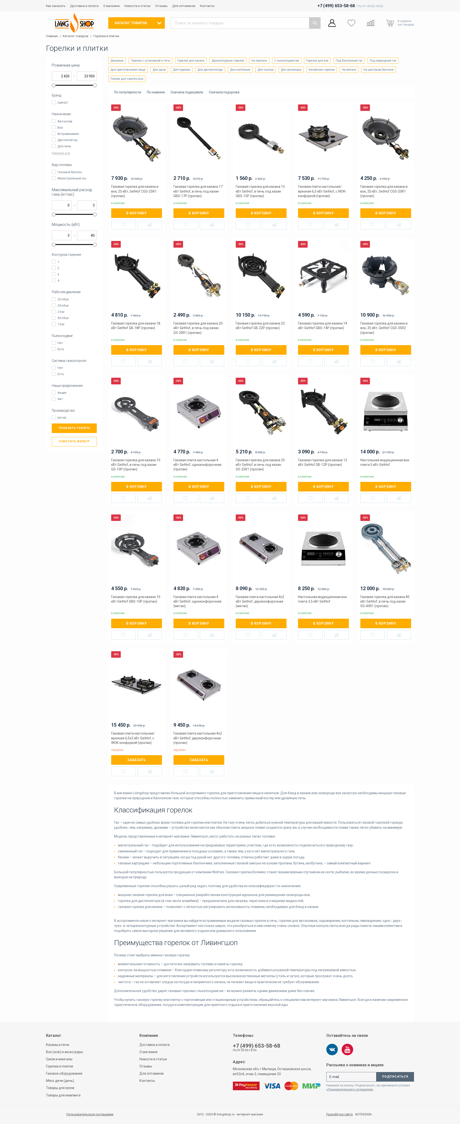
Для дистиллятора (210, 69)
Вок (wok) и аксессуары (64, 1052)
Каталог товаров (75, 36)
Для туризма (181, 69)
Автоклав (65, 121)
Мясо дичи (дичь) (60, 1081)
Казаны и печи (57, 1045)
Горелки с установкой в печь (150, 60)
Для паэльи (266, 69)
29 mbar (63, 305)
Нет (60, 342)
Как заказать (55, 6)
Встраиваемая (68, 133)
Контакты (207, 6)
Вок (60, 127)
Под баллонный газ (349, 60)
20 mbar (63, 299)
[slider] (54, 85)
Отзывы (161, 6)
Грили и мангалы (59, 1059)
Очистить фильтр (74, 441)
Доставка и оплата (84, 6)
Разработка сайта (339, 1114)
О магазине (111, 6)
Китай (62, 417)
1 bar (61, 324)
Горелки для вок (317, 60)
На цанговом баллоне (378, 69)
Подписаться (395, 1076)
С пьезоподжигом (286, 60)
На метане (349, 69)
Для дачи (159, 69)
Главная (52, 36)
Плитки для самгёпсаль (126, 78)
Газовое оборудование (64, 1073)
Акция (62, 392)
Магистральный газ (72, 178)
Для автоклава (291, 69)
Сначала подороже (224, 92)
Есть (61, 349)
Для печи (64, 146)
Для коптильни (240, 69)
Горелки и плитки (106, 36)
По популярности (127, 92)
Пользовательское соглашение (89, 1114)
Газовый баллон (70, 172)
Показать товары (74, 428)
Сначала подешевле (187, 92)
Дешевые (117, 60)
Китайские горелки (322, 69)
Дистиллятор (68, 140)
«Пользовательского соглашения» (350, 1089)
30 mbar (63, 318)
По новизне (156, 92)
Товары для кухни (60, 1088)
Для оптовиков (183, 6)
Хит (60, 398)
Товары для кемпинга (63, 1095)
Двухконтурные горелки (228, 60)
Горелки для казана (190, 60)
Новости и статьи (137, 6)
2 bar (61, 311)
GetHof (63, 102)
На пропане (259, 60)
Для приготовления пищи (127, 69)
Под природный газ (383, 60)
